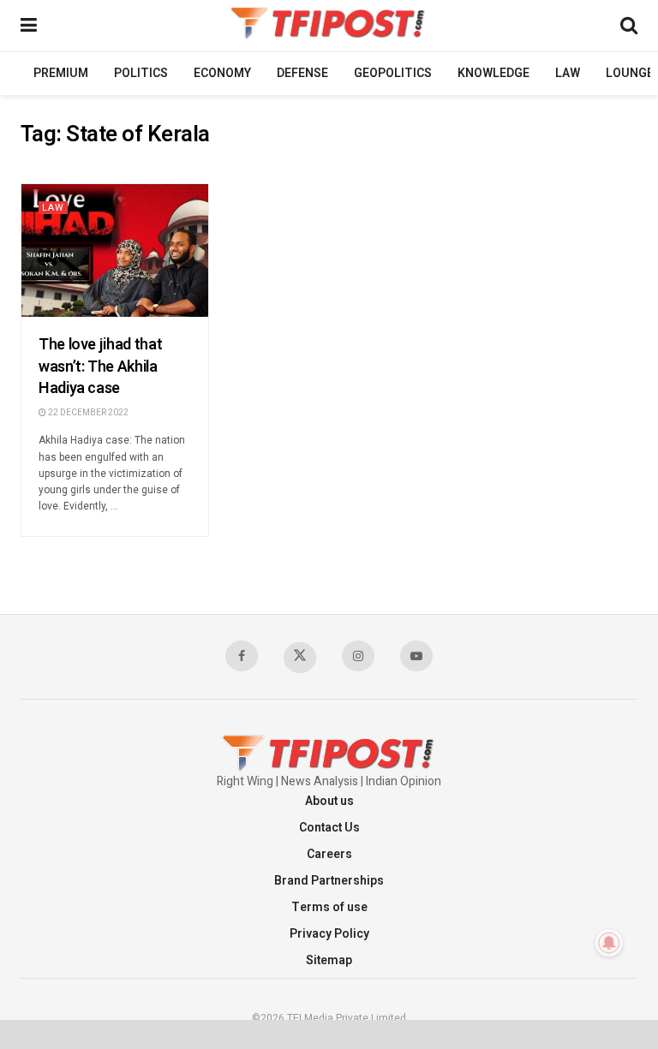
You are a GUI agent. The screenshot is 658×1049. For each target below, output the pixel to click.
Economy (222, 73)
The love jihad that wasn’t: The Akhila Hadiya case (100, 366)
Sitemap (329, 960)
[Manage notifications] (609, 943)
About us (329, 801)
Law (567, 73)
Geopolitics (393, 73)
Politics (141, 73)
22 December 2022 (87, 413)
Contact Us (329, 828)
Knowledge (493, 73)
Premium (60, 73)
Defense (302, 73)
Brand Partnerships (329, 881)
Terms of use (329, 907)
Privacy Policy (329, 934)
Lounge (630, 73)
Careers (329, 854)
